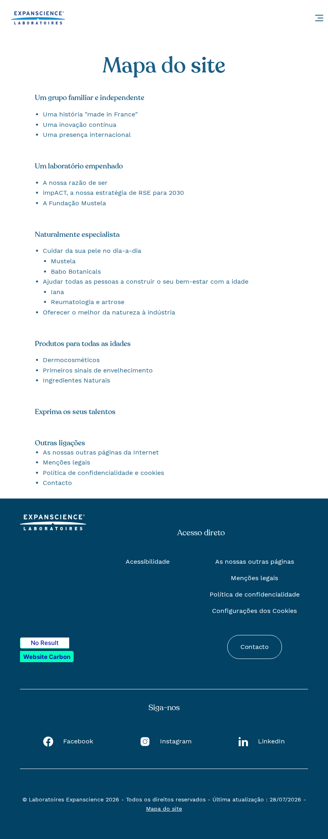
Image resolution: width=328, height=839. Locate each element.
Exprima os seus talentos (75, 411)
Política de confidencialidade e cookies (103, 473)
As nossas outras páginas (254, 561)
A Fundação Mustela (74, 203)
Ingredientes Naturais (76, 380)
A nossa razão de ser (75, 182)
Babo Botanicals (76, 271)
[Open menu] (319, 18)
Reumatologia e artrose (87, 302)
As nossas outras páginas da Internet (101, 452)
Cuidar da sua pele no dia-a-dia (92, 250)
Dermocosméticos (71, 360)
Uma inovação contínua (79, 124)
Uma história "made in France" (90, 114)
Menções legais (66, 462)
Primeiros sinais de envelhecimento (98, 370)
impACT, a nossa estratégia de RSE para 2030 (113, 192)
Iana (57, 292)
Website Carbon (46, 657)
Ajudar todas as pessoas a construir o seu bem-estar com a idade (145, 281)
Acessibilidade (148, 561)
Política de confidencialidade (255, 594)
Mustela (63, 261)
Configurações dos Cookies (254, 611)
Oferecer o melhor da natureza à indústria (109, 312)
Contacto (57, 483)
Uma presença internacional (87, 134)
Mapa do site (164, 808)
